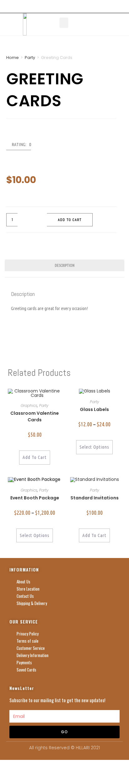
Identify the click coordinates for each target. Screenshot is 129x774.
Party (30, 58)
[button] (63, 23)
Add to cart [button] (35, 457)
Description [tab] (65, 265)
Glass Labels (94, 409)
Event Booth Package (34, 498)
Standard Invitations (94, 498)
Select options (94, 447)
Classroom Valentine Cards (34, 416)
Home (12, 58)
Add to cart (69, 219)
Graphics (29, 405)
